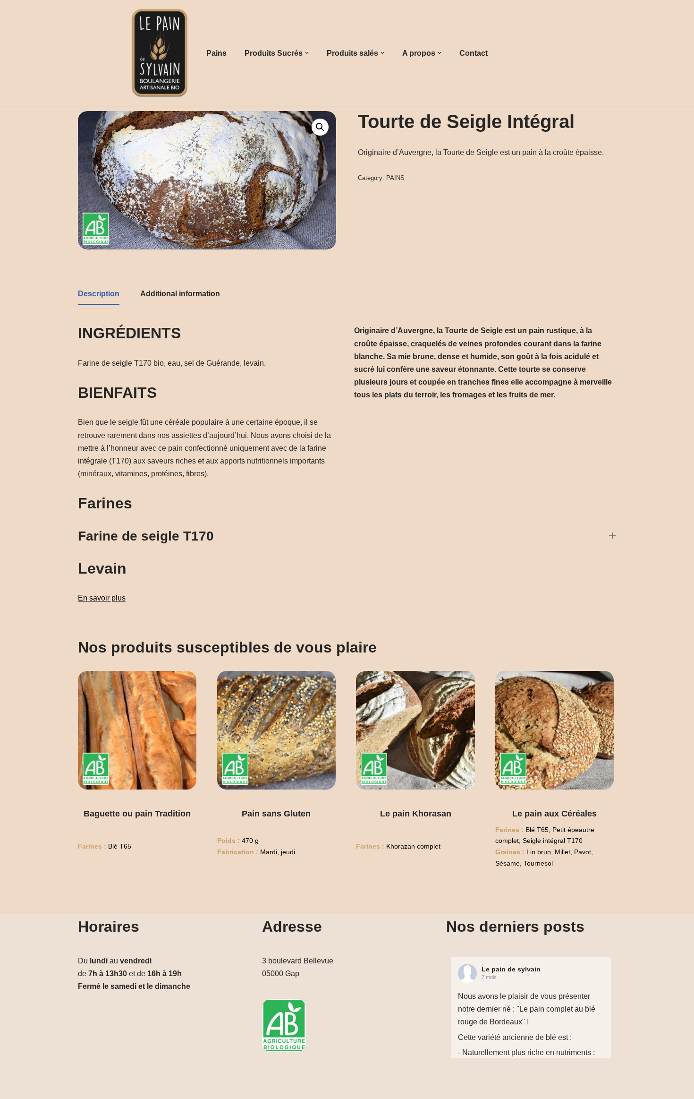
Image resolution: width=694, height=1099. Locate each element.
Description (98, 294)
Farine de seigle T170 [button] (146, 536)
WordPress (165, 1087)
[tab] (98, 294)
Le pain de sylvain (511, 969)
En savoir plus (102, 598)
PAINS (395, 177)
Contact (473, 53)
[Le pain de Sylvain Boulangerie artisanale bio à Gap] (159, 53)
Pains (216, 53)
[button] (307, 53)
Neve (87, 1087)
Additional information (180, 294)
